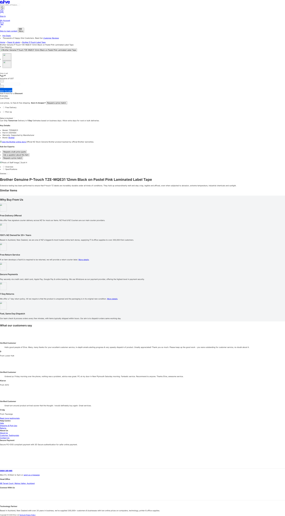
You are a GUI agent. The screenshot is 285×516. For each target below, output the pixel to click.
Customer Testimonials (9, 435)
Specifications (11, 169)
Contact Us (4, 438)
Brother (11, 137)
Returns (3, 428)
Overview (9, 167)
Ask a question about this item (16, 155)
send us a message (32, 475)
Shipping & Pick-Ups (8, 425)
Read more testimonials (10, 418)
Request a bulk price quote (14, 152)
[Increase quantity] (2, 86)
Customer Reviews (51, 38)
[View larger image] (38, 50)
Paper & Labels (13, 42)
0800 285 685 (6, 471)
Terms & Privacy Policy (27, 515)
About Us (4, 433)
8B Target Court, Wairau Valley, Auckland (17, 483)
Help (2, 423)
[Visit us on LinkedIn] (142, 496)
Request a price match (12, 158)
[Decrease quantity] (2, 81)
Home (2, 42)
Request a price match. (56, 103)
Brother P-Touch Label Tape (34, 42)
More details (83, 260)
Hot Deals (6, 36)
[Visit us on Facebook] (142, 493)
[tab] (142, 108)
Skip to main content (8, 31)
